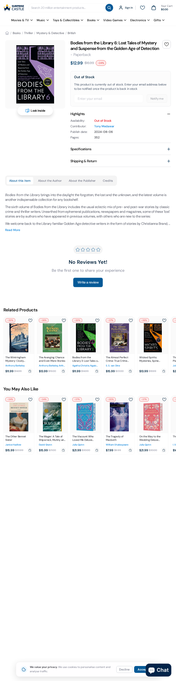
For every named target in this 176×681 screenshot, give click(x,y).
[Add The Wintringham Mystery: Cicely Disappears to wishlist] (30, 320)
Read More (12, 230)
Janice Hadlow (13, 444)
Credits (108, 181)
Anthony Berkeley (14, 365)
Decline (124, 669)
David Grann (45, 444)
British (72, 33)
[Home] (7, 33)
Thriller (28, 33)
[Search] (109, 8)
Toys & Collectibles (66, 20)
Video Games (113, 20)
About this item (20, 181)
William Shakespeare (117, 444)
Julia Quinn (78, 444)
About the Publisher (82, 181)
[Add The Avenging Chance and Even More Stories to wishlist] (64, 320)
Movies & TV (20, 20)
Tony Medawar (104, 126)
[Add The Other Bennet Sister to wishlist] (30, 399)
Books (91, 20)
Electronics (138, 20)
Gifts (157, 20)
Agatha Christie (80, 365)
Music (41, 20)
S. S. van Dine (113, 365)
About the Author (50, 181)
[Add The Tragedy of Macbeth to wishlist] (131, 399)
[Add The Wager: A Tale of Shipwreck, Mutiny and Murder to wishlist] (64, 399)
